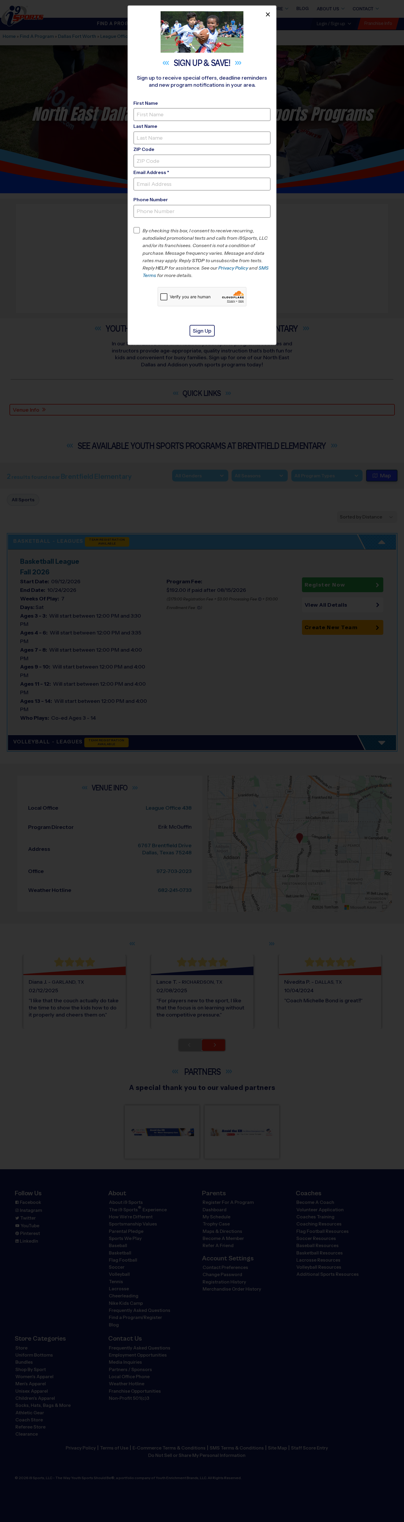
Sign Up (202, 331)
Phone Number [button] (150, 199)
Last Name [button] (145, 126)
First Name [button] (145, 103)
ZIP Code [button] (143, 149)
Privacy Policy (233, 268)
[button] (207, 253)
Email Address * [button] (151, 172)
